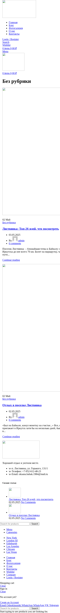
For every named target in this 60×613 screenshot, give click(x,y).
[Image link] (21, 457)
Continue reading (11, 260)
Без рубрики (9, 222)
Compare (11, 574)
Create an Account (9, 602)
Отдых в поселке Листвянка (22, 405)
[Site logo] (19, 17)
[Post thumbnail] (15, 496)
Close (3, 585)
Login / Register (14, 577)
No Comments (28, 502)
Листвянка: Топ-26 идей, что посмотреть (30, 228)
